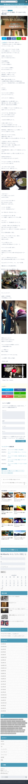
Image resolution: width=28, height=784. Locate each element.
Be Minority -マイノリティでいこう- (14, 4)
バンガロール (5, 472)
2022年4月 (3, 644)
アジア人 (13, 721)
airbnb (2, 719)
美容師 (2, 733)
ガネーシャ (14, 722)
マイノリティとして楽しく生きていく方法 (17, 609)
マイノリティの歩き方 (14, 596)
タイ (13, 724)
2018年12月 (3, 665)
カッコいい (9, 722)
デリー (19, 724)
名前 (3, 421)
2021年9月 (3, 649)
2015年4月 (3, 711)
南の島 (20, 729)
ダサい (16, 724)
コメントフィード (5, 771)
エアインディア (13, 470)
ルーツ (17, 728)
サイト (3, 431)
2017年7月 (3, 681)
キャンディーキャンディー (22, 722)
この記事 (3, 42)
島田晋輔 (2, 731)
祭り (23, 731)
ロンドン (20, 728)
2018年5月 (3, 673)
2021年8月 (3, 652)
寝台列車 (10, 472)
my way (2, 743)
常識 (6, 731)
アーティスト (18, 721)
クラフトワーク (3, 724)
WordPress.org (4, 773)
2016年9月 (3, 700)
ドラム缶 (23, 724)
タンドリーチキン (20, 470)
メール (4, 426)
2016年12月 (3, 694)
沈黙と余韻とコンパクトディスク (17, 615)
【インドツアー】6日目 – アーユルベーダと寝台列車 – (17, 464)
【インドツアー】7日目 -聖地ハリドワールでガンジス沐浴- (17, 460)
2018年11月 (3, 668)
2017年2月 (3, 692)
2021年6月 (3, 654)
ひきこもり (9, 721)
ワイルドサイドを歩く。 (6, 633)
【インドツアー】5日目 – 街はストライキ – (12, 479)
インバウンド (4, 751)
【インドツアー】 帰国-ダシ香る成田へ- (16, 449)
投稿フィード (4, 770)
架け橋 (17, 731)
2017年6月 (3, 684)
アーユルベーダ (5, 470)
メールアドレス (4, 566)
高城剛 (14, 733)
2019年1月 (3, 662)
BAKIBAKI (6, 719)
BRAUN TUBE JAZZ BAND (13, 719)
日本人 (9, 731)
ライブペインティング (11, 728)
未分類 (2, 757)
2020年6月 (3, 660)
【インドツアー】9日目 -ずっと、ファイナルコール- (17, 453)
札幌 (14, 731)
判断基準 (16, 729)
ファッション (10, 726)
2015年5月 (3, 708)
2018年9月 (3, 670)
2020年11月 (3, 657)
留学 (20, 731)
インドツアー (5, 446)
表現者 (9, 733)
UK (1, 746)
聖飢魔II (5, 733)
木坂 (12, 731)
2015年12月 (3, 702)
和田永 (23, 729)
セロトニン (9, 724)
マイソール (23, 726)
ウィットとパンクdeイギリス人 (16, 621)
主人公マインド (12, 602)
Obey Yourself (3, 721)
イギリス (23, 721)
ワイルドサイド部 (10, 729)
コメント (4, 410)
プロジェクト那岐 (17, 726)
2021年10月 (3, 646)
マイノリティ (3, 728)
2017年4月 (3, 689)
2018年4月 (3, 676)
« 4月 (2, 588)
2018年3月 (3, 678)
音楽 (2, 760)
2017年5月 (3, 686)
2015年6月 (3, 705)
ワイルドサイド (3, 729)
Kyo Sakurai (21, 719)
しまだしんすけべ (18, 635)
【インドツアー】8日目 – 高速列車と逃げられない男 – (17, 456)
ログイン (3, 768)
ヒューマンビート (4, 726)
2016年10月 (3, 697)
